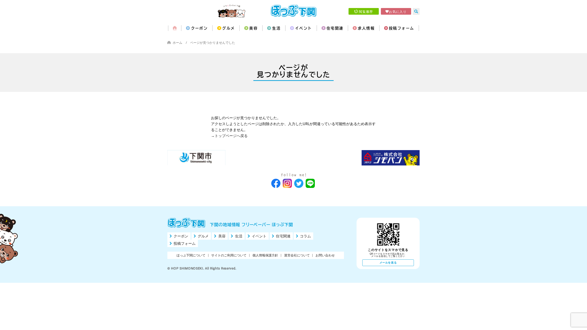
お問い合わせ (325, 255)
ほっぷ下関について (191, 255)
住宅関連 (335, 28)
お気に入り (398, 11)
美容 (253, 28)
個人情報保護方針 (265, 255)
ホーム (177, 42)
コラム (305, 236)
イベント (303, 28)
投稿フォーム (401, 28)
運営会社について (297, 255)
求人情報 (366, 28)
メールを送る (388, 262)
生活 (276, 28)
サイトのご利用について (228, 255)
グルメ (228, 28)
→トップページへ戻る (229, 135)
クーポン (199, 28)
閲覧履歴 (366, 11)
